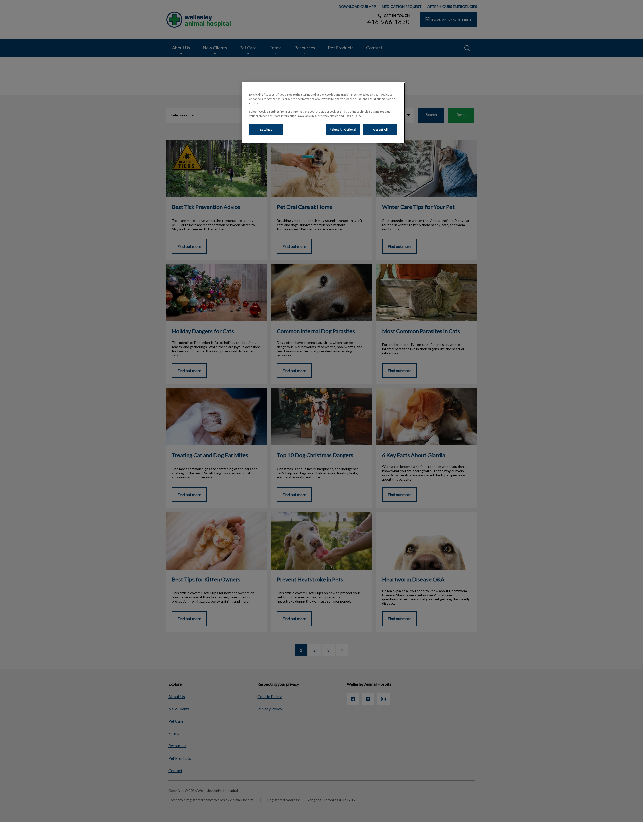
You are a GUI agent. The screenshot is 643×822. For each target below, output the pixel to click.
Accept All (380, 129)
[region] (323, 112)
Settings (266, 129)
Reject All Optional (343, 129)
